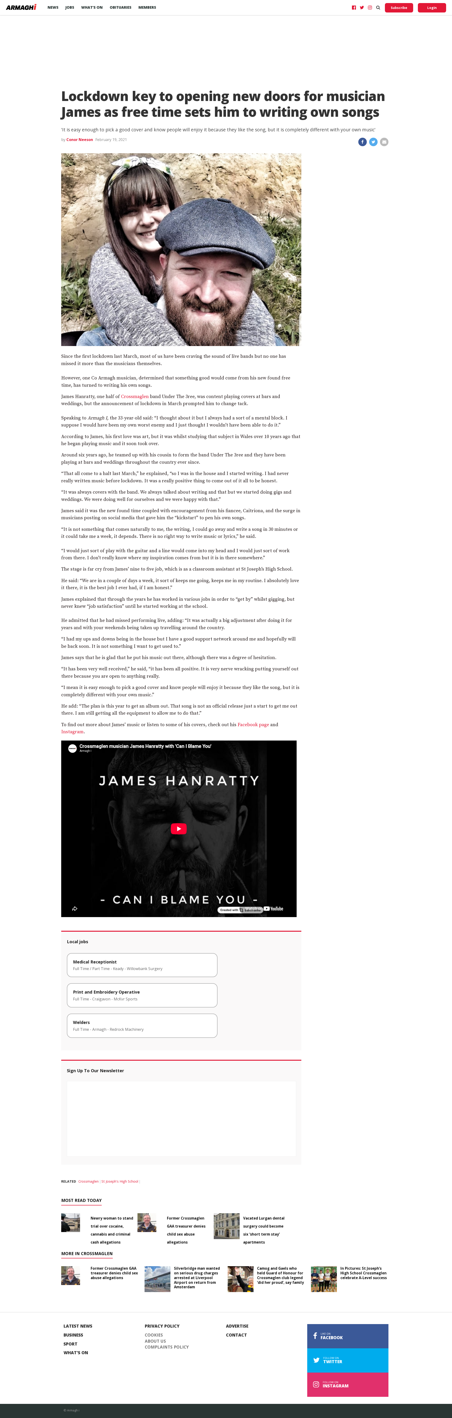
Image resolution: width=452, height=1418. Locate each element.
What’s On (92, 7)
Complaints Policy (167, 1347)
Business (73, 1335)
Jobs (69, 7)
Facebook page (253, 725)
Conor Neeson (79, 139)
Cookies (154, 1335)
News (53, 7)
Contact (236, 1335)
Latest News (78, 1326)
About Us (155, 1341)
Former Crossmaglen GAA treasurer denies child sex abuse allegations (114, 1273)
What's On (76, 1353)
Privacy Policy (162, 1326)
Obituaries (120, 7)
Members (147, 7)
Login (432, 7)
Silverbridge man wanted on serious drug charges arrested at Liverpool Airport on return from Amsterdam (197, 1277)
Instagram (72, 732)
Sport (70, 1344)
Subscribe (399, 7)
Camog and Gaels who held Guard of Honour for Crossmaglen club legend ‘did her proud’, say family (280, 1275)
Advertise (237, 1326)
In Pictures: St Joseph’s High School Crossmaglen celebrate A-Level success (363, 1273)
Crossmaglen (135, 397)
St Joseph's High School (119, 1181)
